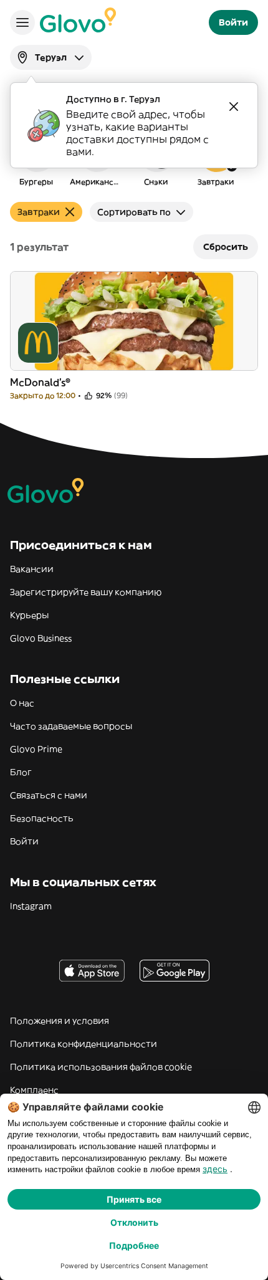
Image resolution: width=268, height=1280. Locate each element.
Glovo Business (41, 638)
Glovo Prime (36, 749)
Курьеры (29, 615)
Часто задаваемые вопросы (71, 726)
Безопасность (42, 818)
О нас (22, 703)
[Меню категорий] (22, 22)
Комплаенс (34, 1090)
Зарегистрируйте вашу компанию (85, 592)
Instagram (31, 906)
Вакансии (32, 569)
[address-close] (233, 106)
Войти (24, 841)
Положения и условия (59, 1020)
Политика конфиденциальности (83, 1043)
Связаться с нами (48, 795)
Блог (21, 772)
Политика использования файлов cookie (101, 1066)
